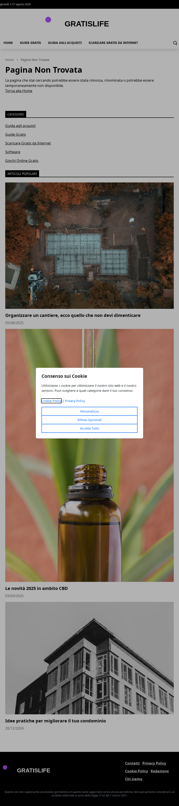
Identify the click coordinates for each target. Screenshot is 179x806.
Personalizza (89, 411)
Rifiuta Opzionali (89, 420)
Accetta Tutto (89, 428)
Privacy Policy (75, 401)
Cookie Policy (51, 401)
